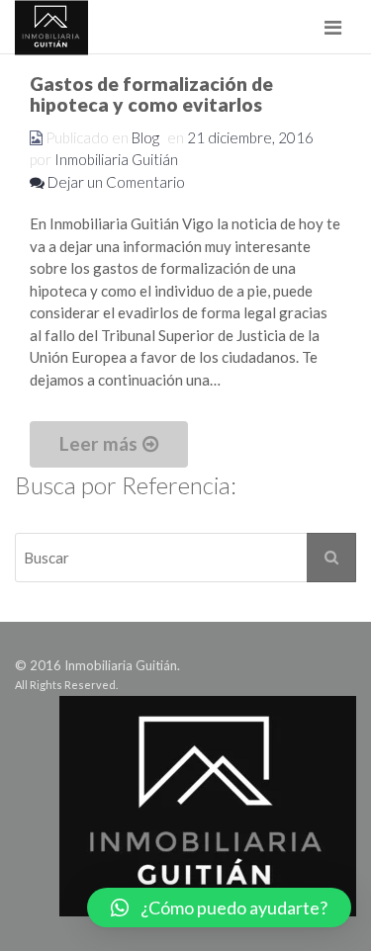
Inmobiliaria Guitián (116, 159)
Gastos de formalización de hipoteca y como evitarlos (151, 94)
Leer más (98, 443)
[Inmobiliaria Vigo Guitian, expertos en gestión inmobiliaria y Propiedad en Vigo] (51, 27)
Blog (145, 137)
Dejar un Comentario (115, 182)
